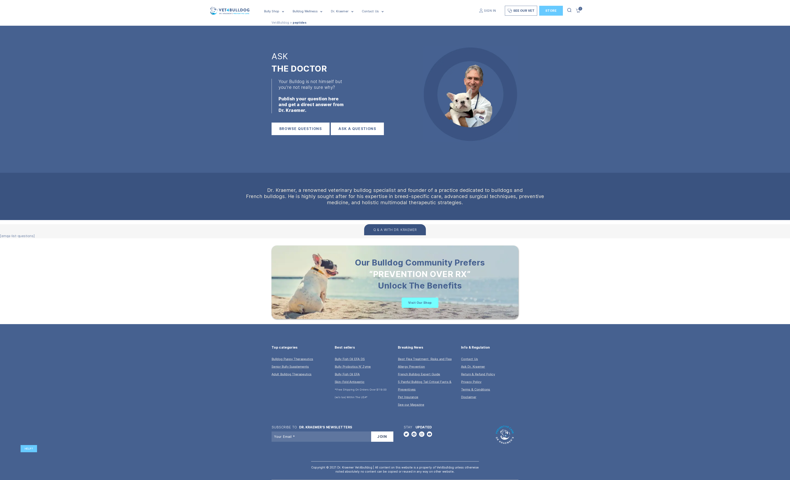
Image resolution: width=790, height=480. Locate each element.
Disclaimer (468, 397)
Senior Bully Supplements (290, 367)
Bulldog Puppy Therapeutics (292, 359)
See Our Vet (524, 11)
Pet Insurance (408, 397)
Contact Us (370, 11)
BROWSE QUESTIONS (300, 129)
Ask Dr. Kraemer (473, 367)
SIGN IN (490, 11)
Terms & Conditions (475, 389)
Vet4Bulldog (280, 22)
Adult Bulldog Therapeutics (291, 374)
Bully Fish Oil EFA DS (350, 359)
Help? (29, 448)
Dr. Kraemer (340, 11)
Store (551, 11)
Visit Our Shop (420, 303)
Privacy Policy (471, 382)
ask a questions (357, 129)
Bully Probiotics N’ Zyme (353, 367)
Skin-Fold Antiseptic (349, 382)
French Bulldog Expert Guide (419, 374)
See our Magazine (411, 405)
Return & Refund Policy (478, 374)
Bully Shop (271, 11)
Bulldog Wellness (305, 11)
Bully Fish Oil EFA (347, 374)
